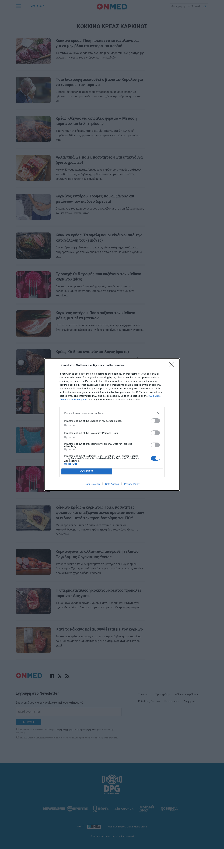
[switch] (155, 420)
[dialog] (112, 425)
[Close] (172, 365)
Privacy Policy (131, 483)
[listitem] (112, 413)
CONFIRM (86, 471)
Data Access (112, 483)
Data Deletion (92, 483)
